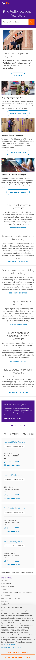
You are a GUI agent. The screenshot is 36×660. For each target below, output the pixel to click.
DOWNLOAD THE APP (16, 191)
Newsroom (5, 601)
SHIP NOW (16, 74)
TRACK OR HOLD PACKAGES (18, 392)
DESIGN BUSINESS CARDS (18, 293)
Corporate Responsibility (10, 598)
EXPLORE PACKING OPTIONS (18, 262)
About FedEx (6, 581)
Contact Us (5, 604)
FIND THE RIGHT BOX (16, 152)
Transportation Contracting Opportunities (16, 592)
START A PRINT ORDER (18, 228)
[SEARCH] (31, 22)
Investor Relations (7, 586)
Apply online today (12, 418)
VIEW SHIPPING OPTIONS (18, 324)
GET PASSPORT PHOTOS (18, 361)
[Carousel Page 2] (16, 425)
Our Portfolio (6, 584)
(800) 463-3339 (13, 461)
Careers (4, 589)
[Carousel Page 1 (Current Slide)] (12, 425)
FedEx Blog (5, 595)
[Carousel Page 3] (20, 425)
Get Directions (12, 465)
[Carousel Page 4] (24, 425)
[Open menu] (33, 3)
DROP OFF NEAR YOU (16, 112)
